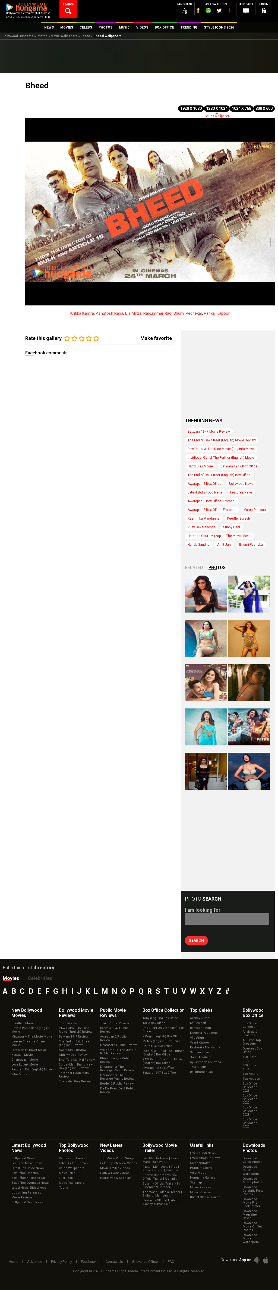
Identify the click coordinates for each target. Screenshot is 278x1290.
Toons (63, 1187)
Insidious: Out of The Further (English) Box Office (163, 1052)
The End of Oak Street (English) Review (74, 1043)
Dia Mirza (133, 313)
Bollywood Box (253, 1013)
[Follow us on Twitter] (219, 10)
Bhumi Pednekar (187, 313)
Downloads (254, 1148)
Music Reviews (200, 1192)
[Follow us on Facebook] (198, 10)
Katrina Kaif (198, 1023)
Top (201, 1010)
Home (13, 1262)
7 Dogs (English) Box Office (162, 1036)
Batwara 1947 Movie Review (209, 431)
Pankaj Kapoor (217, 313)
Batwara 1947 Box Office (238, 466)
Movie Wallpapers (64, 36)
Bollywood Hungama (18, 36)
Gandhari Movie (22, 1023)
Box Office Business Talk (28, 1178)
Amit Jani (224, 544)
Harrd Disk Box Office (158, 1046)
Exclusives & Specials (115, 1178)
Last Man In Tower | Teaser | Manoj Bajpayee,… (162, 1160)
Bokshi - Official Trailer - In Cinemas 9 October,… (161, 1185)
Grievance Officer (145, 1262)
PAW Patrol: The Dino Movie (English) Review (75, 1029)
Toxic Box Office (154, 1023)
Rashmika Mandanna (204, 518)
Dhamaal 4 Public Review (118, 1045)
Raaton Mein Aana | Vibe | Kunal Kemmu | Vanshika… (162, 1168)
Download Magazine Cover (250, 1214)
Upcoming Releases (26, 1192)
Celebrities (40, 978)
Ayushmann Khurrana (205, 1062)
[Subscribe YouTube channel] (229, 11)
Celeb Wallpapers (71, 1168)
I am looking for (202, 910)
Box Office (164, 1010)
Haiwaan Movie (22, 1055)
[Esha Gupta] (249, 771)
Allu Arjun (197, 1037)
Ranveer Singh (200, 1028)
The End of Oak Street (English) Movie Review (222, 440)
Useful (202, 1145)
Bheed (85, 36)
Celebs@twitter (200, 1163)
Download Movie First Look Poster (251, 1202)
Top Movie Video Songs (117, 1158)
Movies (11, 978)
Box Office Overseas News (30, 1183)
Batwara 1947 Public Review (114, 1029)
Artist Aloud (198, 1173)
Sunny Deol (231, 527)
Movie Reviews (22, 1197)
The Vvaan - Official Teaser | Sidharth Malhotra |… (162, 1193)
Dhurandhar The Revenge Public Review (117, 1068)
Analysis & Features (250, 1033)
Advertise (34, 1262)
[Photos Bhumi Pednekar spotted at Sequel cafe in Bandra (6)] (206, 771)
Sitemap (196, 1182)
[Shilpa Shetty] (206, 726)
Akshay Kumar (200, 1018)
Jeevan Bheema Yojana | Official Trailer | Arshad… (160, 1176)
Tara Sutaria (198, 1067)
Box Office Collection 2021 (250, 1111)
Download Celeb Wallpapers (251, 1170)
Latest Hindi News (203, 1153)
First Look (66, 1178)
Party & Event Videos (114, 1173)
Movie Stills (67, 1173)
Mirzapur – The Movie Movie (31, 1036)
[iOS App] (265, 1260)
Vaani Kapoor (199, 1042)
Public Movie (113, 1013)
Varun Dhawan (255, 510)
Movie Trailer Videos (115, 1168)
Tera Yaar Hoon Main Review (74, 1074)
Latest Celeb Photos (73, 1163)
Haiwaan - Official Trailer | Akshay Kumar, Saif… (160, 1202)
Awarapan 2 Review (72, 1050)
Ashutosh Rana (109, 313)
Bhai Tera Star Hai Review (77, 1059)
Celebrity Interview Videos (118, 1163)
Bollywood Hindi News (27, 1202)
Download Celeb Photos (252, 1160)
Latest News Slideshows (28, 1187)
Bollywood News (241, 484)
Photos (42, 36)
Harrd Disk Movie (200, 466)
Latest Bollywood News (205, 492)
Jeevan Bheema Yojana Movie (28, 1043)
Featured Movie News (26, 1163)
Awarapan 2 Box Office (204, 484)
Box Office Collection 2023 (250, 1087)
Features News (241, 492)
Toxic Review (68, 1023)
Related (194, 567)
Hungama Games (202, 1177)
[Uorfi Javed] (249, 594)
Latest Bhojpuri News (205, 1158)
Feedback (89, 1262)
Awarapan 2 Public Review (113, 1038)
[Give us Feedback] (246, 11)
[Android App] (257, 1260)
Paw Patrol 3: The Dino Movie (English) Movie (221, 449)
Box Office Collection (250, 1025)
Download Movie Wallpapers (251, 1238)
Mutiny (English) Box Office (162, 1041)
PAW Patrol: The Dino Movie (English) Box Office (163, 1061)
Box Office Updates (25, 1173)
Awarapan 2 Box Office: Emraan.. (212, 501)
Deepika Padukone (204, 1033)
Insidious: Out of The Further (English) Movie (221, 458)
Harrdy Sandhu (199, 544)
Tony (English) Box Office (160, 1018)
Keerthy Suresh (238, 518)
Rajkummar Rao (157, 313)
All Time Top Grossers (252, 1041)
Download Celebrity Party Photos (253, 1190)
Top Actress (251, 1078)
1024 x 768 (241, 108)
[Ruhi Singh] (249, 638)
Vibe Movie (19, 1074)
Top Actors (250, 1074)
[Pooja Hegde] (249, 682)
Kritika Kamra (82, 313)
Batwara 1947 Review (73, 1036)
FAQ (171, 1262)
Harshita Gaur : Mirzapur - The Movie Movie (219, 536)
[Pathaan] (249, 726)
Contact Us (114, 1262)
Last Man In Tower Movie (29, 1050)
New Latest (111, 1148)
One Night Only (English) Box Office (163, 1029)
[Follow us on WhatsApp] (208, 11)
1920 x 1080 (191, 108)
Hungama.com (201, 1168)
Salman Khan (199, 1052)
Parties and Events (72, 1158)
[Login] (264, 11)
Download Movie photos (252, 1180)
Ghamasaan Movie (24, 1059)
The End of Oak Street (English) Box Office (219, 475)
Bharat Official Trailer (205, 1197)
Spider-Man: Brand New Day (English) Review (76, 1066)
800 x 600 (264, 108)
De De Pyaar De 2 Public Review (117, 1090)
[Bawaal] (206, 682)
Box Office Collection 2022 (250, 1099)
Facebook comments (46, 352)
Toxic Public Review (114, 1023)
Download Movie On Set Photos (252, 1226)
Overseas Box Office (252, 1050)
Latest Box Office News (27, 1168)
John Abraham (200, 1057)
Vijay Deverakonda (202, 527)
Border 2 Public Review (117, 1083)
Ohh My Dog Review (73, 1055)
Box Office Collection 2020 (250, 1123)
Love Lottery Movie (24, 1064)
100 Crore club (249, 1058)
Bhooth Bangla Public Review (115, 1060)
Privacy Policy (61, 1262)
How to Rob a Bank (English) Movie (31, 1029)
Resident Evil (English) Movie (32, 1069)
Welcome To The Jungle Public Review (118, 1051)
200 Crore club (249, 1067)
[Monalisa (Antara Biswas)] (206, 638)
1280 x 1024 (217, 108)
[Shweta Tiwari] (206, 594)
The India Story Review (75, 1081)
